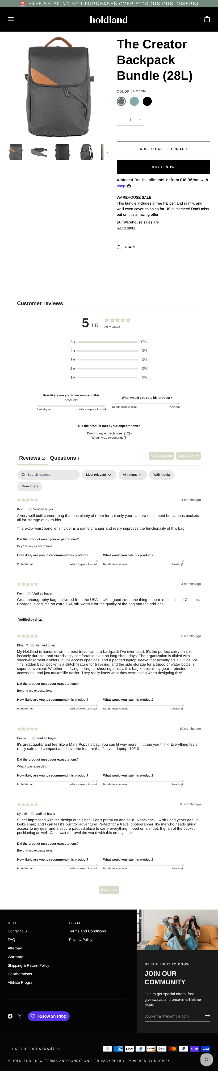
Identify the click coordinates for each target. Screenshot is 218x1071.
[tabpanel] (109, 684)
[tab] (65, 458)
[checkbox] (161, 475)
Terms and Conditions (87, 931)
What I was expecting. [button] (32, 766)
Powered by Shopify (149, 1060)
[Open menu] (16, 19)
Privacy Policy (80, 939)
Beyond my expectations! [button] (35, 546)
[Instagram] (20, 1016)
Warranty (15, 957)
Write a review (188, 456)
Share (130, 247)
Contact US (17, 931)
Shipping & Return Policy (28, 965)
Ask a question (161, 456)
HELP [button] (13, 923)
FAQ (11, 939)
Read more (126, 228)
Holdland (21, 1060)
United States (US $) (33, 1049)
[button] (109, 342)
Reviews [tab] (32, 458)
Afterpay (15, 948)
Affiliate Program (22, 982)
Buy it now (163, 167)
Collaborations (20, 974)
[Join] (206, 1015)
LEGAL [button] (75, 923)
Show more (109, 889)
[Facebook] (10, 1016)
